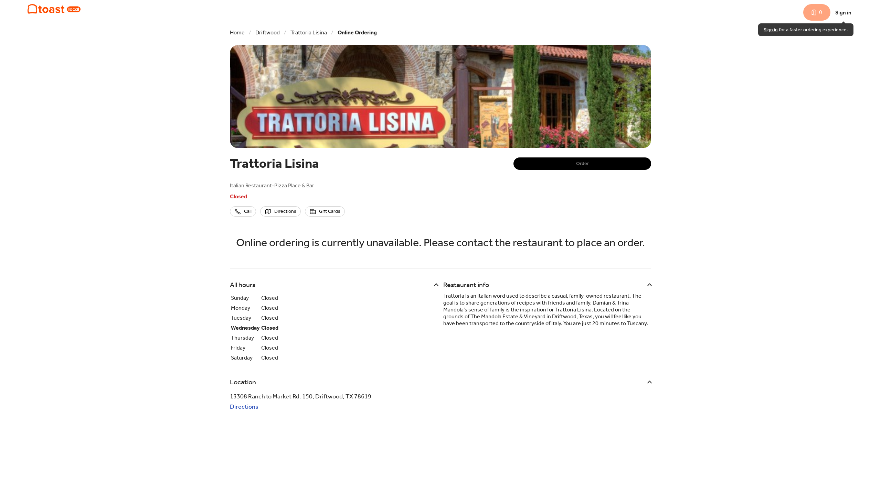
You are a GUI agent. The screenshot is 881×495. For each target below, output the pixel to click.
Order (582, 163)
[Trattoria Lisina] (54, 9)
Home (237, 32)
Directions (244, 406)
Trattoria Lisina (308, 32)
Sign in (843, 12)
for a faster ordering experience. (806, 30)
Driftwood (267, 32)
